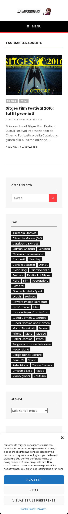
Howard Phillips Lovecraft (30, 302)
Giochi (17, 296)
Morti (29, 334)
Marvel (43, 328)
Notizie (11, 100)
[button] (62, 438)
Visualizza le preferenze (34, 500)
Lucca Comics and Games (31, 323)
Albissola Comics (24, 233)
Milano (17, 334)
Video (40, 371)
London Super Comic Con (30, 312)
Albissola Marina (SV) (27, 238)
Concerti (19, 259)
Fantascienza (40, 270)
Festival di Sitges (39, 275)
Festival (18, 275)
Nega (34, 490)
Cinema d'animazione (28, 254)
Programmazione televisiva (32, 344)
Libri (36, 307)
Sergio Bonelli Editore (27, 355)
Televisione (20, 365)
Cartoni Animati (24, 249)
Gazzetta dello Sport (27, 291)
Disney (43, 265)
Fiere (16, 281)
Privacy (41, 509)
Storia (32, 360)
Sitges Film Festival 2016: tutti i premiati (30, 111)
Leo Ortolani (21, 307)
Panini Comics (22, 339)
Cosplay (34, 259)
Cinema (44, 249)
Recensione (21, 349)
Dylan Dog (20, 270)
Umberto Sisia (22, 371)
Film (26, 281)
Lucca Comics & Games (29, 318)
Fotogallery (40, 281)
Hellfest (30, 296)
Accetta (34, 480)
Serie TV (18, 360)
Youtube (40, 376)
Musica (41, 334)
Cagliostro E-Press (26, 243)
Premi (24, 100)
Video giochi (21, 376)
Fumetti (18, 286)
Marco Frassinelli (15, 119)
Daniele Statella (24, 265)
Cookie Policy (28, 509)
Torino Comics (42, 365)
